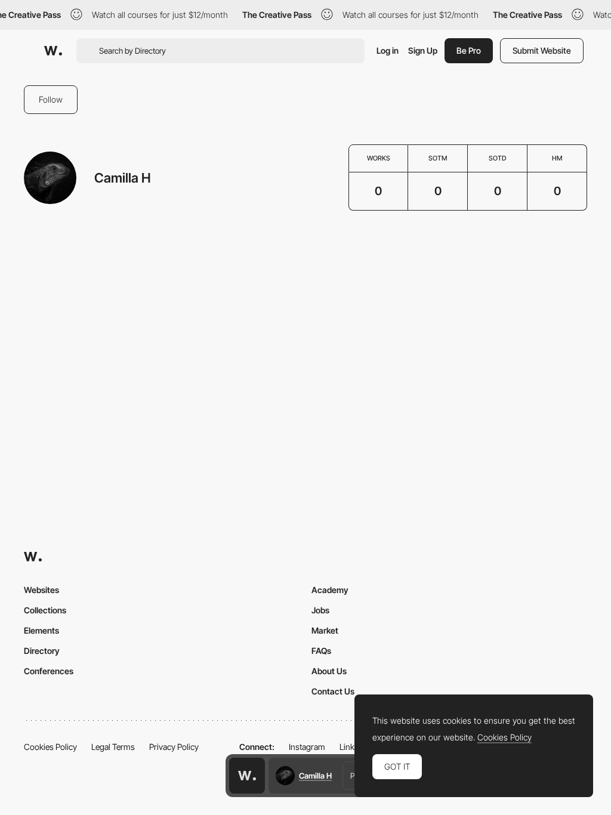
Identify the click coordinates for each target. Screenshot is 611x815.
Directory (42, 651)
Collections (45, 610)
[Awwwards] (53, 50)
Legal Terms (113, 747)
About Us (329, 671)
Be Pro (468, 50)
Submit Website (542, 50)
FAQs (321, 651)
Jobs (320, 610)
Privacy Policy (174, 747)
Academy (329, 590)
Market (324, 630)
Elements (41, 630)
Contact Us (332, 691)
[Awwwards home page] (247, 776)
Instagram (307, 747)
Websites (41, 590)
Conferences (48, 671)
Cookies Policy (50, 747)
